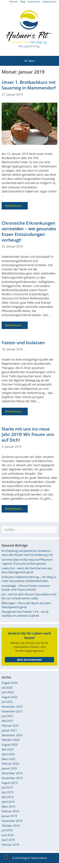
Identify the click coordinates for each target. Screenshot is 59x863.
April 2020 (8, 754)
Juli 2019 (7, 787)
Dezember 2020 (12, 735)
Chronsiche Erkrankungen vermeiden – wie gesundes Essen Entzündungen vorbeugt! (29, 231)
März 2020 (8, 759)
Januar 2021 (9, 730)
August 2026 (10, 683)
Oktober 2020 (11, 740)
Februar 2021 (10, 725)
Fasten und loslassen (23, 343)
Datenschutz (50, 1)
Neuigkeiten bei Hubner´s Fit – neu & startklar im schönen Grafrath (25, 613)
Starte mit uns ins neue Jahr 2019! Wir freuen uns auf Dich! (28, 434)
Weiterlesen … (14, 206)
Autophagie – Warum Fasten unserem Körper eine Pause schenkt (26, 588)
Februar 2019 (10, 811)
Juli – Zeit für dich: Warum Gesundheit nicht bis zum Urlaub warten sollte (29, 596)
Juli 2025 (7, 702)
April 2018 (8, 840)
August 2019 (10, 783)
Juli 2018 (7, 830)
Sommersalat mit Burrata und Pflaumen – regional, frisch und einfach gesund (28, 561)
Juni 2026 (8, 692)
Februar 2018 (10, 844)
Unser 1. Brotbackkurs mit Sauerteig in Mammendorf (29, 85)
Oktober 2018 (11, 825)
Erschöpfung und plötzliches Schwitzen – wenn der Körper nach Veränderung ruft (27, 553)
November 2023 (12, 706)
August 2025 (10, 697)
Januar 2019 (9, 816)
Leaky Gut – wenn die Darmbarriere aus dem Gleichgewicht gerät (27, 570)
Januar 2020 (9, 768)
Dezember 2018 (12, 821)
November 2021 (12, 711)
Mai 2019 (7, 797)
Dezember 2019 (12, 773)
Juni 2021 (8, 716)
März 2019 (8, 806)
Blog (22, 1)
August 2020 (10, 744)
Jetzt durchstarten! (29, 659)
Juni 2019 (8, 792)
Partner (14, 1)
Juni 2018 (8, 835)
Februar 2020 (10, 763)
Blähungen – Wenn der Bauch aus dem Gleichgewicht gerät (26, 605)
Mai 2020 (7, 749)
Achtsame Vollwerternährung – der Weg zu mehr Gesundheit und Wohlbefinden (29, 579)
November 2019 (12, 778)
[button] (6, 857)
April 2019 (8, 802)
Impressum (34, 1)
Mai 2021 (7, 721)
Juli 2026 (7, 687)
